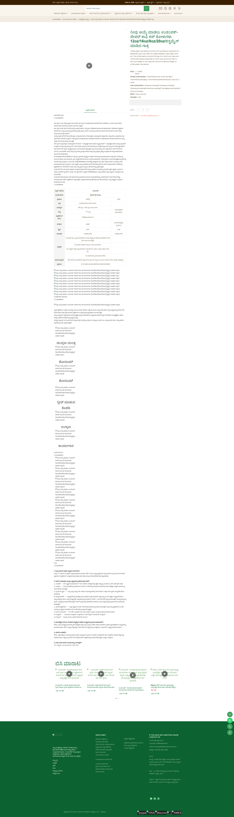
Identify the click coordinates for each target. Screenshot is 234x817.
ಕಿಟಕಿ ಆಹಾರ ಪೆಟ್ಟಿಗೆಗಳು (130, 745)
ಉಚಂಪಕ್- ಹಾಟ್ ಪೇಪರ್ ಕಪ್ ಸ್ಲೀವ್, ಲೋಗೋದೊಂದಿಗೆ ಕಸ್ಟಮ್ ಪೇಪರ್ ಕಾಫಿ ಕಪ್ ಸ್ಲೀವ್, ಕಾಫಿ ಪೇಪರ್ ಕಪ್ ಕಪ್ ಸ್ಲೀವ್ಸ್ (100, 686)
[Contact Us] (160, 9)
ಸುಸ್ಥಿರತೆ (55, 763)
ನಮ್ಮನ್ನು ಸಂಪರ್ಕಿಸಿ (58, 771)
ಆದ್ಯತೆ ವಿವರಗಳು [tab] (90, 110)
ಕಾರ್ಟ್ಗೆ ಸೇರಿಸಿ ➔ (60, 690)
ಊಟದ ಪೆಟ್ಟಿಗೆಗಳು (129, 748)
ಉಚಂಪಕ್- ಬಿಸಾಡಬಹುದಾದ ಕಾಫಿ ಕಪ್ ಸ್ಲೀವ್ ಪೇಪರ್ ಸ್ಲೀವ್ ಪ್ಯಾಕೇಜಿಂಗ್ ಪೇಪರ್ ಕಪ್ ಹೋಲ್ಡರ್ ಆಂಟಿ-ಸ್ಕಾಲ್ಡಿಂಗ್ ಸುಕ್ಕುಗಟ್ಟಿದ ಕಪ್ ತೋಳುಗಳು (68, 686)
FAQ (54, 768)
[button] (182, 13)
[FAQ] (165, 9)
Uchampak (57, 19)
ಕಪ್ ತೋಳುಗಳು (100, 772)
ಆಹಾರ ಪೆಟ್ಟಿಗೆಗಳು (129, 739)
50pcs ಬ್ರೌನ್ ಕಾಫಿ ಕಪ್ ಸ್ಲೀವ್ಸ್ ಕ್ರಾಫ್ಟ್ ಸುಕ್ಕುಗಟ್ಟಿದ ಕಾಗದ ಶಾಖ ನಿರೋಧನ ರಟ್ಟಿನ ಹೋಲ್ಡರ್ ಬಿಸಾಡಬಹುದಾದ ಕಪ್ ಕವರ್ (163, 686)
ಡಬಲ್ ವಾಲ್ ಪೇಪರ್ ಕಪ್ (103, 766)
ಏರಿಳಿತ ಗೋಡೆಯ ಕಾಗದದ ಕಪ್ (104, 769)
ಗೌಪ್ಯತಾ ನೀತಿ (56, 773)
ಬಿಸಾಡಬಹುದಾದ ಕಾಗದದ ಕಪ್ (104, 759)
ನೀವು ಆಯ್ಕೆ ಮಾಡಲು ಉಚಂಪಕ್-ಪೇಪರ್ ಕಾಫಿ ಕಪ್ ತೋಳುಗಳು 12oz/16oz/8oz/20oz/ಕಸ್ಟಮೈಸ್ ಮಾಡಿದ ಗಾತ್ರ (122, 19)
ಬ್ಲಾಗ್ (54, 765)
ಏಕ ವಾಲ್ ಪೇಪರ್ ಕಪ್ (102, 764)
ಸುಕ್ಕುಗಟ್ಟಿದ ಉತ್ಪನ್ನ (83, 19)
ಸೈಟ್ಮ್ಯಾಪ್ (103, 812)
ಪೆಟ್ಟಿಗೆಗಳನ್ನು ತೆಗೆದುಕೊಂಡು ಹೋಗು (133, 743)
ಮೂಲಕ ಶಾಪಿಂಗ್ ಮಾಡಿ (69, 19)
